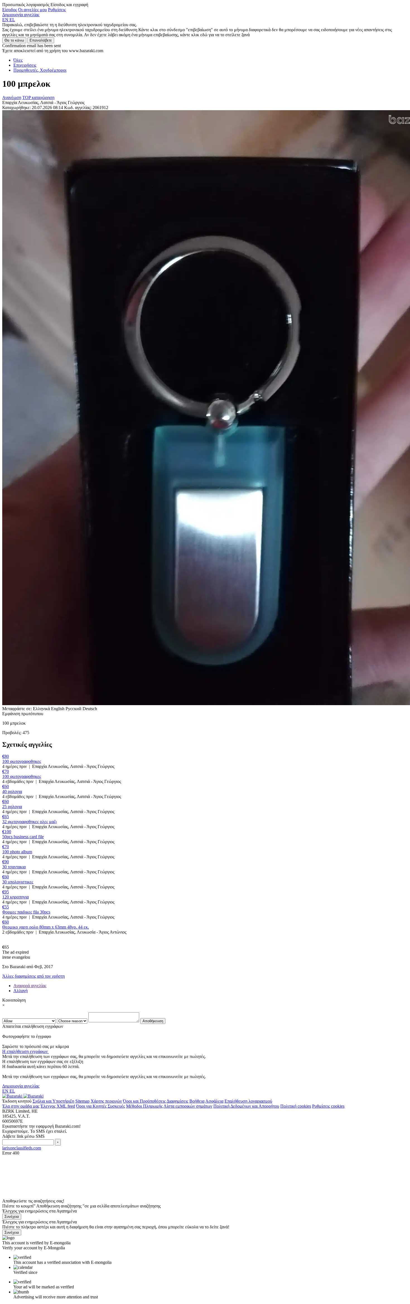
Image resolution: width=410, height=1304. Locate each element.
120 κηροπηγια (15, 897)
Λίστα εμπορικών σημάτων (187, 1106)
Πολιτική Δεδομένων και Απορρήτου (246, 1106)
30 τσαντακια (14, 866)
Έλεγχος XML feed (57, 1106)
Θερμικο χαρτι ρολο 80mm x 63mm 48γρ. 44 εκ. (45, 927)
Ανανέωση (11, 97)
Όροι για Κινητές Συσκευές (100, 1106)
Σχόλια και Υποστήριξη (53, 1101)
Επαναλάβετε (41, 40)
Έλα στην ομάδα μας (20, 1106)
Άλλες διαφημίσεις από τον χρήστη (33, 976)
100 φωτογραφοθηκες (21, 761)
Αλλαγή (20, 990)
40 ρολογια (12, 791)
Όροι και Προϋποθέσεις (144, 1101)
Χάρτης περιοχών (106, 1101)
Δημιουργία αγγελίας (20, 14)
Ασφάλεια (214, 1101)
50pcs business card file (23, 836)
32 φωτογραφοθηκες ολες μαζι (29, 821)
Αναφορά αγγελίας (29, 985)
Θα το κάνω (14, 40)
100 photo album (17, 851)
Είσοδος (9, 9)
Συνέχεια (11, 1216)
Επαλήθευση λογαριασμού (248, 1101)
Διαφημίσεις (177, 1101)
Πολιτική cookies (295, 1106)
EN (5, 19)
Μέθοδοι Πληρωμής (144, 1106)
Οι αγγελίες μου (32, 9)
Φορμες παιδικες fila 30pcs (26, 912)
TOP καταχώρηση (38, 97)
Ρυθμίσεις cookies (328, 1106)
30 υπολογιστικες (17, 881)
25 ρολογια (12, 806)
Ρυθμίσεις (57, 9)
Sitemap (82, 1101)
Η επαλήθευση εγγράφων (25, 1051)
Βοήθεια (196, 1101)
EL (12, 19)
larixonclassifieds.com (21, 1148)
